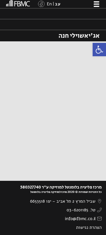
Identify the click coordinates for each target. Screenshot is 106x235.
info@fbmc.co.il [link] (80, 219)
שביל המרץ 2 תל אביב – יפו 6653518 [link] (62, 201)
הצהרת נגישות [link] (89, 227)
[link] (99, 49)
